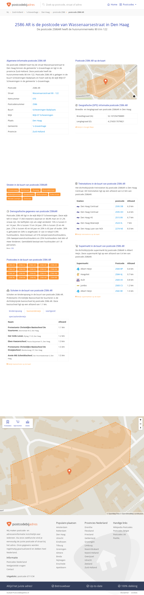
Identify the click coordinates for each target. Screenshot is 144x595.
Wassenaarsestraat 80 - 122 (46, 93)
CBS (12, 248)
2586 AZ (53, 265)
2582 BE (119, 291)
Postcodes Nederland (17, 562)
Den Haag (37, 120)
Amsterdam (61, 527)
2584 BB (53, 277)
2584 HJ (118, 274)
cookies (134, 592)
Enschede (60, 563)
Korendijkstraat (49, 190)
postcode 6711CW (26, 576)
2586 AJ (33, 269)
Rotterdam (61, 530)
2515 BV (119, 217)
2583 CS (119, 285)
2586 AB (43, 277)
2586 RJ (33, 277)
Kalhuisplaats (42, 194)
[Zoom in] (141, 420)
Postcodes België (121, 530)
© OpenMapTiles (113, 513)
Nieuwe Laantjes (14, 198)
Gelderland (90, 538)
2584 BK (22, 277)
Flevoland (89, 530)
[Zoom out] (141, 424)
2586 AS (43, 273)
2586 (35, 104)
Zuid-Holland (39, 131)
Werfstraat (25, 190)
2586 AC (43, 269)
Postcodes (128, 4)
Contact (10, 569)
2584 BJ (33, 273)
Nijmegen (60, 560)
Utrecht (59, 538)
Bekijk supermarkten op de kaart (88, 297)
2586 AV (11, 269)
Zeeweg (36, 190)
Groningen (61, 549)
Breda (59, 556)
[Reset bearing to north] (141, 428)
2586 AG (11, 265)
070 (34, 98)
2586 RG (22, 269)
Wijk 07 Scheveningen (43, 115)
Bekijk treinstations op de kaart (88, 234)
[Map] (72, 465)
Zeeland (88, 563)
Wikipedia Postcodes (122, 527)
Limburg (89, 545)
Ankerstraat (54, 194)
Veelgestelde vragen (16, 565)
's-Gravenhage (39, 126)
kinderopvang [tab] (15, 311)
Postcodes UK (119, 534)
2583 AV (119, 279)
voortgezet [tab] (51, 311)
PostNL (116, 538)
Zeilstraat (27, 198)
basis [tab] (34, 311)
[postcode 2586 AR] (22, 4)
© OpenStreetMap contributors (131, 513)
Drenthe (88, 527)
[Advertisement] (72, 43)
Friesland (89, 534)
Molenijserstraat (14, 194)
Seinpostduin (29, 194)
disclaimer (124, 592)
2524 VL (118, 223)
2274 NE (119, 228)
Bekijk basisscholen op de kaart (19, 364)
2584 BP (119, 268)
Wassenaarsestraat (87, 24)
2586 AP (11, 273)
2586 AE (43, 265)
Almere (59, 552)
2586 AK (53, 269)
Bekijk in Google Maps (85, 127)
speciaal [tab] (17, 316)
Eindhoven (61, 541)
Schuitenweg (13, 190)
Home (114, 4)
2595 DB (119, 206)
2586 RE (11, 277)
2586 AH (32, 265)
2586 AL (22, 265)
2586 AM (53, 273)
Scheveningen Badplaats (44, 109)
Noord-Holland (92, 552)
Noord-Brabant (92, 549)
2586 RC (22, 273)
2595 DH (119, 212)
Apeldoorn (61, 567)
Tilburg (59, 545)
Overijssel (89, 556)
